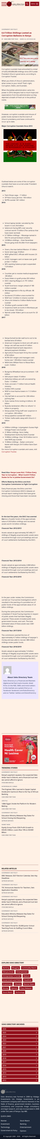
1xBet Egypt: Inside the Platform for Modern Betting (19, 805)
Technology (19, 992)
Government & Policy (9, 1130)
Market (3, 1121)
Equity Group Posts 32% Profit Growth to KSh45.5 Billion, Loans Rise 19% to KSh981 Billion (18, 829)
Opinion (14, 988)
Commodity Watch (29, 968)
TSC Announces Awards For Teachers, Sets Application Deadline (18, 888)
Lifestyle (18, 984)
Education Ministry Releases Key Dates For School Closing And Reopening (18, 816)
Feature (26, 976)
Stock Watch (8, 992)
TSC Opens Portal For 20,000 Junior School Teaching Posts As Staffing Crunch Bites (18, 927)
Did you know (8, 972)
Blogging (15, 968)
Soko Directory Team (11, 39)
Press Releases (26, 988)
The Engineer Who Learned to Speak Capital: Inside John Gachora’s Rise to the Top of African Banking (20, 791)
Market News (29, 984)
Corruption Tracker (9, 452)
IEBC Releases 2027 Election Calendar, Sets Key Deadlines (19, 877)
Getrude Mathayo (7, 821)
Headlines (28, 980)
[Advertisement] (20, 14)
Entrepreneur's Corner (12, 976)
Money (5, 988)
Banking (6, 968)
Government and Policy (12, 980)
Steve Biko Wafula (8, 783)
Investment (7, 984)
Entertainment (22, 972)
